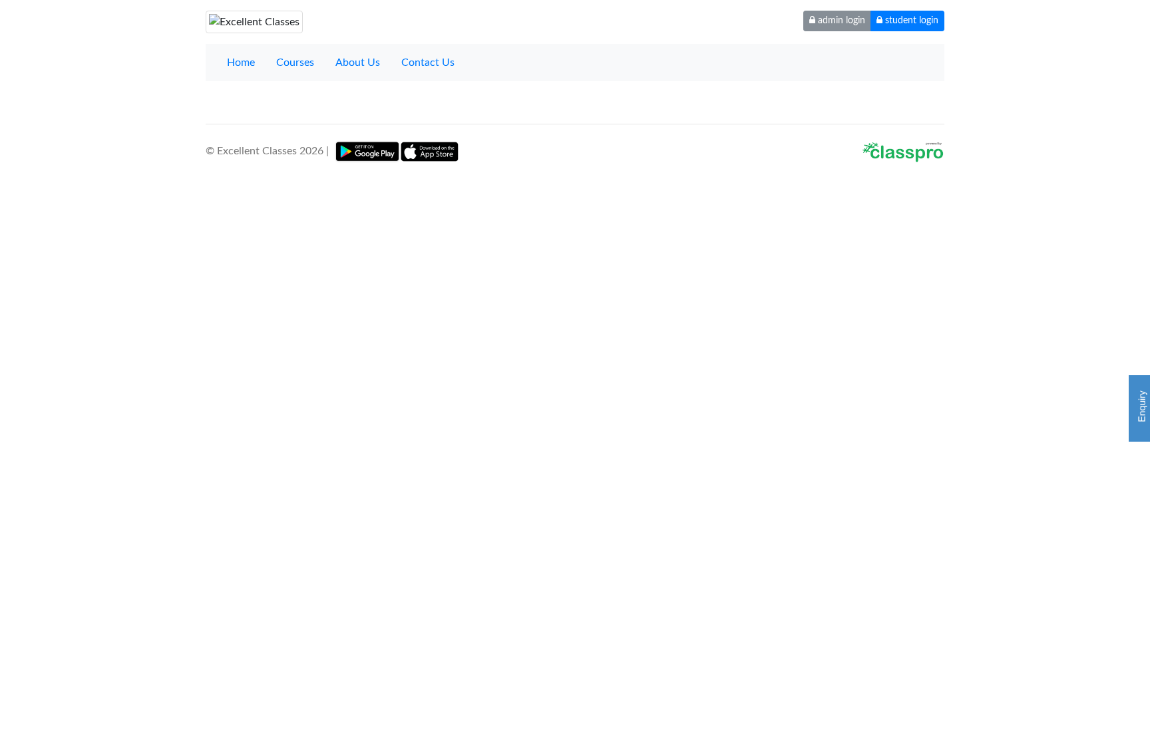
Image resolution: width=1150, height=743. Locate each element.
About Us (357, 62)
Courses (295, 62)
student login (910, 20)
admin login (840, 20)
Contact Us (428, 62)
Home (241, 62)
